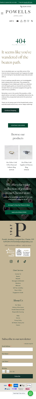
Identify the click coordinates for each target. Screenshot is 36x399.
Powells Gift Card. (24, 2)
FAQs (18, 315)
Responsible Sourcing (18, 312)
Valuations (18, 283)
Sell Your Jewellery (18, 288)
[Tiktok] (25, 260)
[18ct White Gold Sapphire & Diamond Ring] (26, 152)
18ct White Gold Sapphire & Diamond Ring (26, 165)
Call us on (19, 212)
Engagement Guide (18, 292)
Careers (18, 325)
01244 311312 (26, 6)
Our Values (18, 305)
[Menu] (2, 13)
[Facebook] (18, 260)
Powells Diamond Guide (18, 309)
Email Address (6, 346)
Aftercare (18, 285)
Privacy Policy (18, 320)
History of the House (18, 307)
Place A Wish (18, 290)
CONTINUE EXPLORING (18, 125)
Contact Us (18, 274)
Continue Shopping (10, 110)
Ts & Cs (18, 318)
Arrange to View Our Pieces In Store (19, 205)
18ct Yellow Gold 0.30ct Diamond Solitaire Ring (11, 165)
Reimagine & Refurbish (18, 281)
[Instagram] (11, 260)
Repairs (18, 276)
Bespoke (18, 278)
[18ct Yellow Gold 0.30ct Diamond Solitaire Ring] (12, 152)
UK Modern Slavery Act (18, 322)
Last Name (5, 361)
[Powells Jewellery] (18, 13)
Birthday (4, 368)
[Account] (21, 21)
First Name (5, 354)
